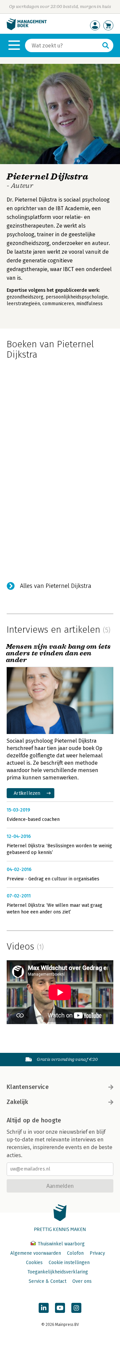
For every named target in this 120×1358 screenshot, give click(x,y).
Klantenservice (28, 1087)
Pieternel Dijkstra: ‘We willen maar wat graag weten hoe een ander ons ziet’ (54, 908)
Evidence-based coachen (33, 819)
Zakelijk (17, 1102)
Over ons (82, 1281)
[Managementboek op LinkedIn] (44, 1308)
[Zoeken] (105, 45)
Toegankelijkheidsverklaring (57, 1272)
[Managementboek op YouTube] (60, 1308)
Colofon (75, 1253)
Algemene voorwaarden (35, 1253)
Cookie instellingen (69, 1262)
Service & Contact (47, 1281)
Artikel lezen (27, 793)
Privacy (97, 1253)
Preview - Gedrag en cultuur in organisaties (53, 879)
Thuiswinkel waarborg (60, 1244)
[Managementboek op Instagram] (76, 1308)
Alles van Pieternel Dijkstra (55, 586)
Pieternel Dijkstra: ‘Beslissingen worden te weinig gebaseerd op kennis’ (59, 849)
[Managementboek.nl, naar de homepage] (27, 28)
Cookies (34, 1262)
